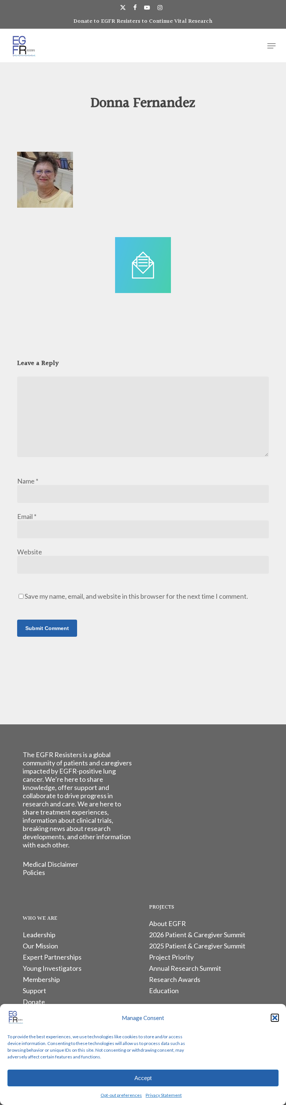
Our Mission (40, 946)
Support (34, 990)
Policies (34, 872)
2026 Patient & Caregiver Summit (197, 935)
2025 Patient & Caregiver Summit (197, 946)
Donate (34, 1002)
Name (27, 481)
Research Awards (174, 979)
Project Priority (171, 957)
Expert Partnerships (52, 957)
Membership (41, 979)
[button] (275, 1017)
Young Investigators (52, 968)
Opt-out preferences (121, 1095)
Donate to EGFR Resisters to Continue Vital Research (143, 21)
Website (29, 552)
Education (164, 990)
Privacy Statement (164, 1095)
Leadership (39, 935)
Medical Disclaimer (50, 864)
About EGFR (167, 923)
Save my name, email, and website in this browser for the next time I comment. (136, 596)
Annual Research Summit (185, 968)
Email (26, 516)
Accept (143, 1078)
